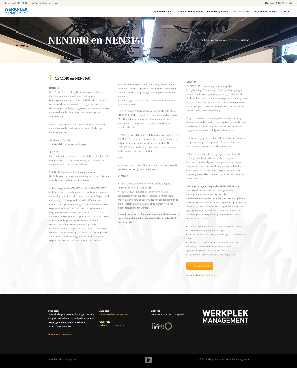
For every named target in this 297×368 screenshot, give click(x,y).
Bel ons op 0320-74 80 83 (15, 3)
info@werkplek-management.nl (44, 3)
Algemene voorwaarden (60, 334)
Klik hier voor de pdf (200, 265)
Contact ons (208, 275)
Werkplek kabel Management (214, 40)
